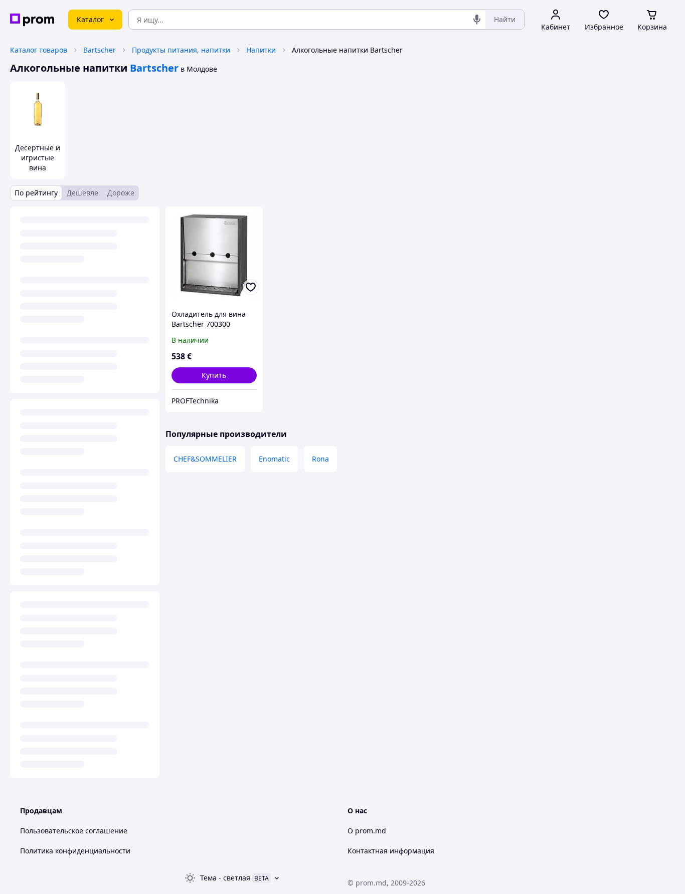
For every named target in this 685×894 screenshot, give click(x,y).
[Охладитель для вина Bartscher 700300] (214, 255)
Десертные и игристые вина (37, 157)
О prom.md (367, 830)
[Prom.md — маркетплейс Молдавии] (32, 20)
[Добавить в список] (251, 287)
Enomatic (274, 459)
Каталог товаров (38, 50)
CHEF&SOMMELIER (205, 459)
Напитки (261, 50)
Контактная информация (391, 850)
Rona (320, 459)
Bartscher (99, 50)
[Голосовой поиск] (476, 19)
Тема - (225, 877)
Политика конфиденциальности (75, 850)
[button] (214, 375)
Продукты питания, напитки (181, 50)
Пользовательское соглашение (73, 830)
